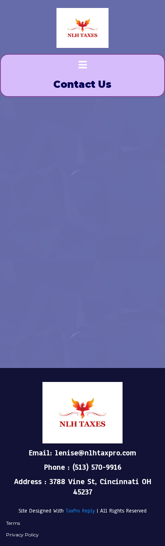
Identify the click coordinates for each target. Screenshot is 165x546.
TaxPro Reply (80, 510)
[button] (82, 66)
